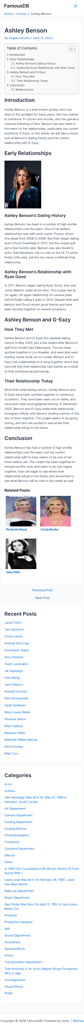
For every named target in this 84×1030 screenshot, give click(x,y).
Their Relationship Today (32, 80)
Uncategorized (14, 980)
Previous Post (42, 590)
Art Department (15, 808)
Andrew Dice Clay (16, 643)
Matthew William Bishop (21, 739)
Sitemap (78, 1021)
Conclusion (17, 85)
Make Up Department (19, 891)
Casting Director (15, 829)
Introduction (17, 54)
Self (7, 929)
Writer (8, 993)
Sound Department (17, 935)
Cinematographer (16, 835)
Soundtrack (12, 942)
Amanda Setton (15, 719)
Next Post (42, 598)
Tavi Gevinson (14, 629)
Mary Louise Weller (17, 712)
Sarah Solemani (15, 705)
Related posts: (25, 89)
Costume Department (19, 848)
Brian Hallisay (13, 726)
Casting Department (18, 822)
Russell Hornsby (15, 691)
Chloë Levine (13, 636)
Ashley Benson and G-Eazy (28, 72)
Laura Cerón (12, 622)
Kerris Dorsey (13, 746)
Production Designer (18, 922)
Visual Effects (13, 987)
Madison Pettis (14, 733)
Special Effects (14, 949)
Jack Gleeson (13, 684)
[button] (70, 49)
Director (9, 855)
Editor (8, 862)
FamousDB (16, 6)
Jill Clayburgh (13, 671)
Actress (9, 791)
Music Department (17, 897)
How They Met (25, 76)
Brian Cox (11, 753)
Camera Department (18, 815)
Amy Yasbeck (13, 657)
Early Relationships (22, 59)
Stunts (8, 955)
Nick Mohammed (16, 698)
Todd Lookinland (16, 664)
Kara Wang (12, 677)
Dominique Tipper (16, 650)
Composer (11, 842)
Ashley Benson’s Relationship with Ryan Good (46, 67)
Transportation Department (23, 962)
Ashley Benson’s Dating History (35, 63)
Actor (8, 784)
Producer (10, 915)
